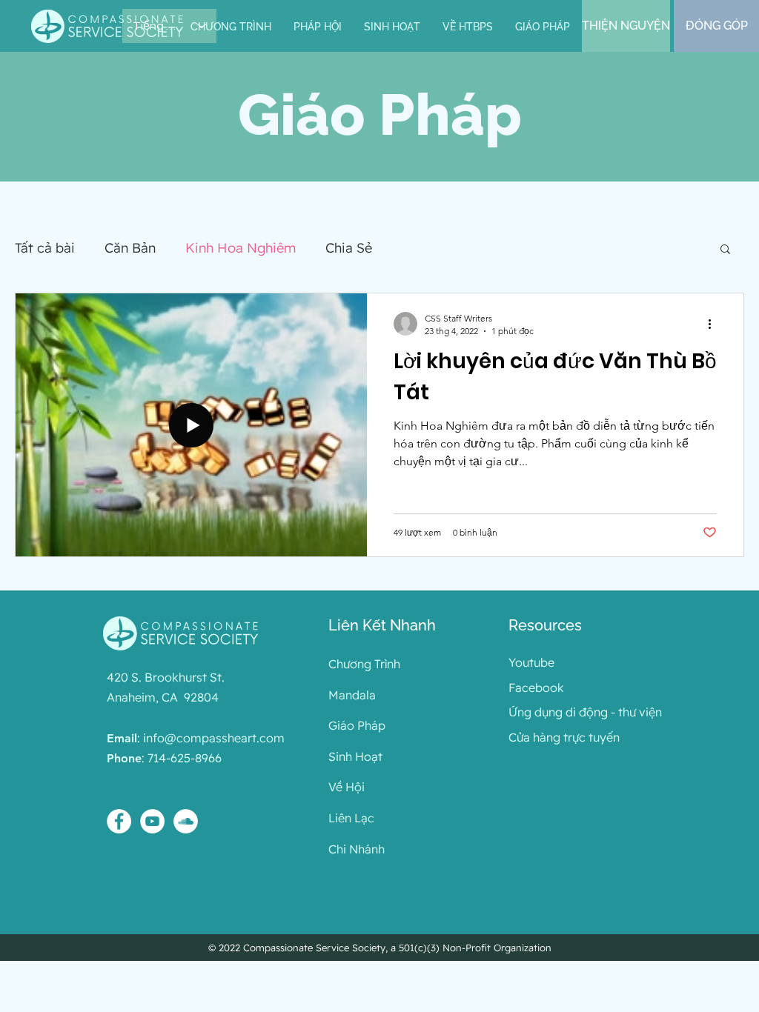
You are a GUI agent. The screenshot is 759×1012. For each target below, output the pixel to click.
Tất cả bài (45, 247)
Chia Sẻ (348, 247)
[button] (317, 27)
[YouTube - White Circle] (152, 821)
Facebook (536, 687)
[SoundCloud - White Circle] (185, 821)
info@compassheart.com (214, 737)
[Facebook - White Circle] (119, 821)
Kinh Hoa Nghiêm (240, 247)
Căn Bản (130, 247)
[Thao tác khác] (714, 324)
